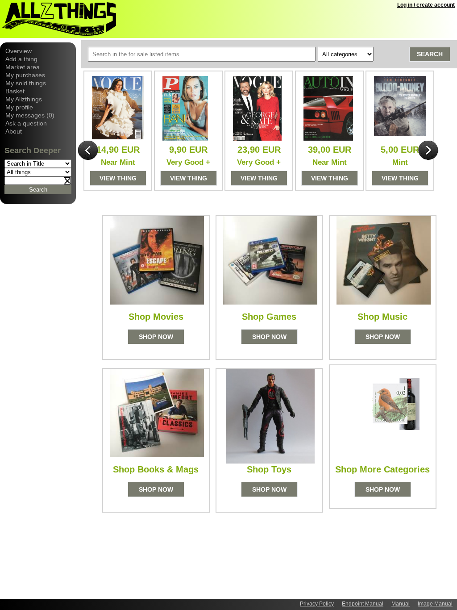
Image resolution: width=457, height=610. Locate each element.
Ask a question (26, 123)
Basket (15, 91)
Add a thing (21, 59)
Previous (88, 151)
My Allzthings (23, 99)
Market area (22, 67)
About (13, 131)
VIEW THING (118, 178)
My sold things (25, 83)
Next (428, 151)
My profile (19, 107)
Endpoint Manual (362, 604)
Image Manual (435, 604)
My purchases (25, 75)
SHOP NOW (156, 336)
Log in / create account (426, 5)
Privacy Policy (317, 604)
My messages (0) (29, 115)
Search (430, 54)
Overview (18, 50)
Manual (400, 604)
